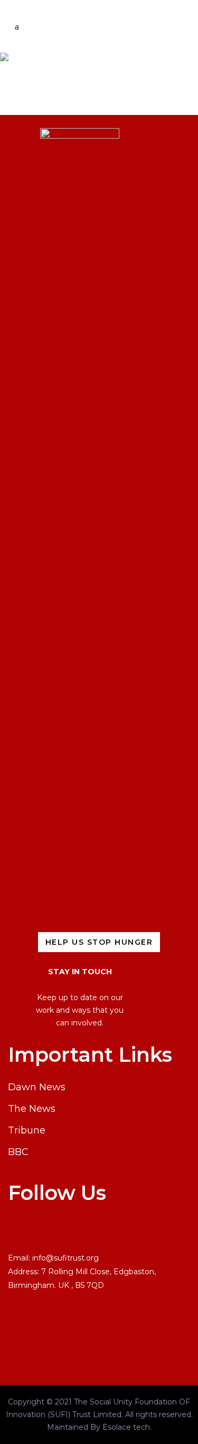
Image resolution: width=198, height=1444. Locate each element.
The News (31, 1109)
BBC (18, 1152)
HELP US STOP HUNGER (99, 942)
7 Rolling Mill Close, (77, 1271)
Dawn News (36, 1087)
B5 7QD (89, 1285)
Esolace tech (126, 1427)
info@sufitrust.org (65, 1258)
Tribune (26, 1130)
